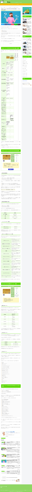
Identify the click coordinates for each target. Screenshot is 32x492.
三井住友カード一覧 (25, 63)
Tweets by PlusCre (25, 80)
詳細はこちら (10, 169)
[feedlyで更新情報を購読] (6, 436)
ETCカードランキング (15, 490)
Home (1, 490)
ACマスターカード (25, 76)
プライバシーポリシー (29, 490)
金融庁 (1, 487)
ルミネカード (24, 71)
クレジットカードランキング (21, 490)
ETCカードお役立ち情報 (5, 490)
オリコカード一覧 (25, 73)
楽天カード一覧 (24, 65)
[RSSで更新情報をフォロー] (7, 436)
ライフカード (24, 60)
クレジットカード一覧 (10, 490)
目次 (10, 43)
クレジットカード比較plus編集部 (10, 431)
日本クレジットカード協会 (3, 486)
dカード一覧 (24, 68)
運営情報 (25, 490)
